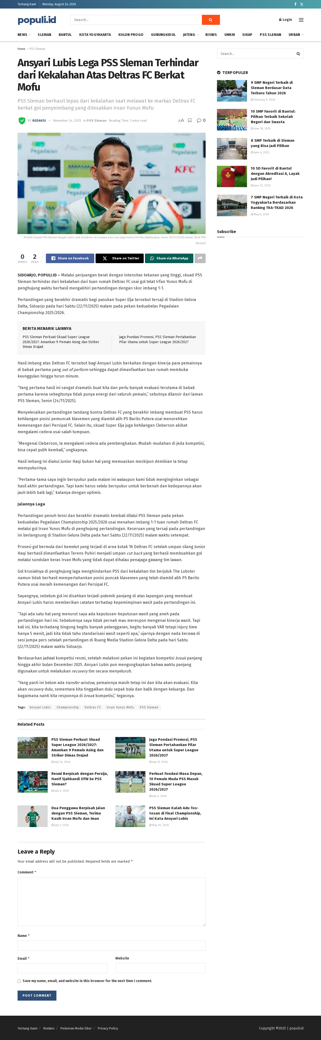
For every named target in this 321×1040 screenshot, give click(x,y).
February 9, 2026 (264, 99)
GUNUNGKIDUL (163, 35)
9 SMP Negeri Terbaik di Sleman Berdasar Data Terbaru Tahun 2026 (272, 87)
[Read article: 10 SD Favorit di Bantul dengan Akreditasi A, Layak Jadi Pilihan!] (232, 176)
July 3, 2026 (159, 796)
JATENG (189, 35)
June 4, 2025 (261, 152)
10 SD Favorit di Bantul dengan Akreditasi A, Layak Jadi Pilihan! (275, 173)
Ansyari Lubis (40, 707)
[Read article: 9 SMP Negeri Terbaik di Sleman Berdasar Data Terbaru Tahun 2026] (232, 91)
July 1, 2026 (61, 825)
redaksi (39, 120)
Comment (27, 872)
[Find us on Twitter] (301, 4)
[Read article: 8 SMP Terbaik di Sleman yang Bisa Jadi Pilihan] (232, 149)
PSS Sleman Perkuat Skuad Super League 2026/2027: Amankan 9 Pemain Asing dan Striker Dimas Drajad (61, 342)
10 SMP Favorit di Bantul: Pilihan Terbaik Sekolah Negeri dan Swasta (273, 116)
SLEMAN (44, 35)
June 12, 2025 (261, 185)
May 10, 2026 (160, 825)
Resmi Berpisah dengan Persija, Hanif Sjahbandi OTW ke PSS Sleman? (79, 778)
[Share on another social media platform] (200, 258)
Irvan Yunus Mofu (120, 707)
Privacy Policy (108, 1028)
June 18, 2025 (261, 128)
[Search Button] (211, 20)
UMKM (229, 35)
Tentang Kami (27, 4)
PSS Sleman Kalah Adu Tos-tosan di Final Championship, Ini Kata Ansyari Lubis (175, 813)
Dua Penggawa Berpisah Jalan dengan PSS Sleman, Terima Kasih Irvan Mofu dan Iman (78, 813)
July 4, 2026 (61, 790)
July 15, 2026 (159, 762)
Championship (68, 707)
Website (122, 958)
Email (24, 958)
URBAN (294, 35)
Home (21, 49)
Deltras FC (93, 707)
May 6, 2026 (261, 214)
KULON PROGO (130, 35)
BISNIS (211, 35)
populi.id (37, 19)
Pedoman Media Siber (76, 1028)
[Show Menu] (301, 20)
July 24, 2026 (62, 762)
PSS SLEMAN (270, 35)
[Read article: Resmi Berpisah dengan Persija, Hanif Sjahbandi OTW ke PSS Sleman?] (33, 782)
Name (24, 935)
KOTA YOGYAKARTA (95, 35)
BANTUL (65, 35)
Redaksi (48, 1028)
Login (287, 20)
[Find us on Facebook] (295, 4)
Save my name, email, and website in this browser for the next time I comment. (87, 981)
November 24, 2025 (67, 120)
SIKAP (247, 35)
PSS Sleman (37, 49)
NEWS (22, 35)
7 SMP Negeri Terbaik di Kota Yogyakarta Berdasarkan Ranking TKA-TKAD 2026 (277, 202)
